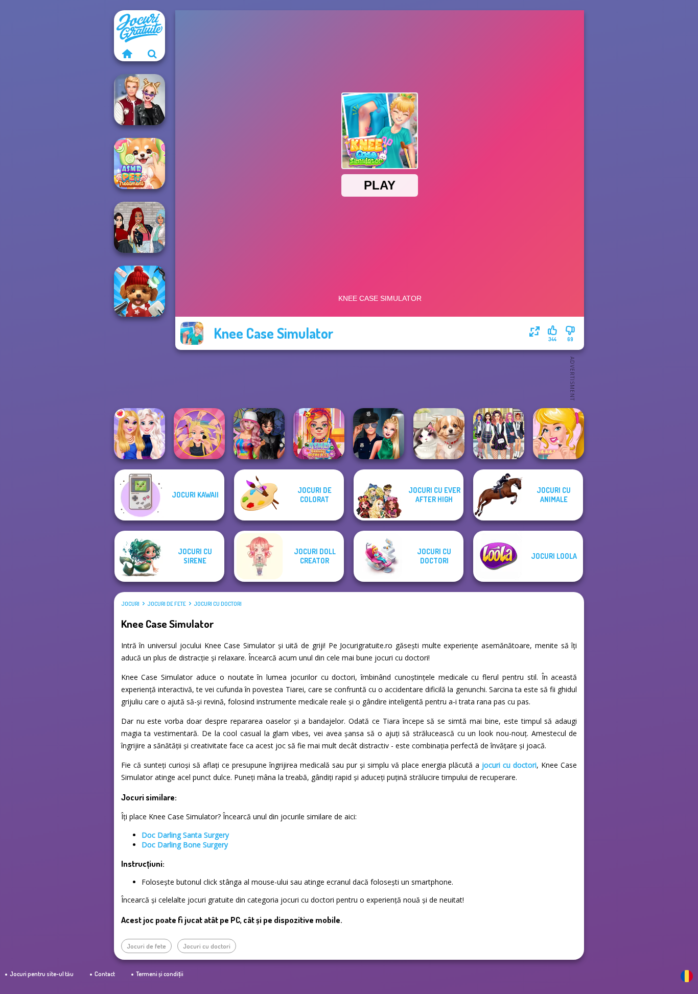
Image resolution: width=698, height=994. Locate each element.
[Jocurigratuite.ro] (126, 53)
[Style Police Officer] (378, 433)
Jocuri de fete (166, 603)
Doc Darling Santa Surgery (185, 835)
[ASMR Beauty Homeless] (318, 433)
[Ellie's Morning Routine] (558, 433)
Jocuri (130, 603)
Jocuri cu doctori (218, 603)
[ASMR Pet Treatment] (139, 163)
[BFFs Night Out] (139, 433)
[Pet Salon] (438, 433)
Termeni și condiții (159, 974)
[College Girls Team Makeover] (498, 433)
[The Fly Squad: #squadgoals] (139, 227)
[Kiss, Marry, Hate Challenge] (139, 99)
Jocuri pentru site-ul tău (42, 974)
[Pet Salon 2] (139, 291)
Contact (105, 974)
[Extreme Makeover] (199, 433)
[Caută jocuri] (152, 53)
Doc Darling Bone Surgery (185, 844)
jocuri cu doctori (509, 765)
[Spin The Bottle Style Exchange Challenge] (259, 433)
